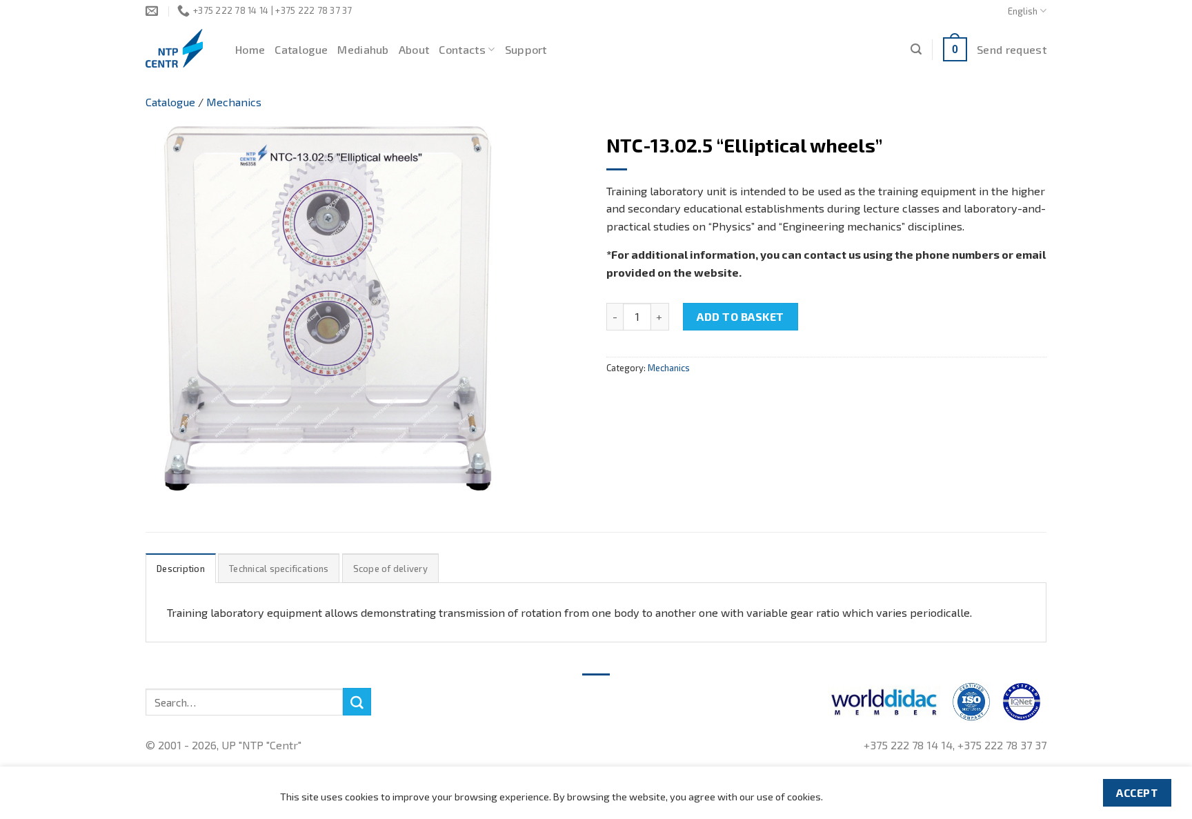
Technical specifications (278, 568)
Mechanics (233, 101)
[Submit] (356, 702)
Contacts (462, 49)
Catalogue (301, 49)
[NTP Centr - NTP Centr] (180, 48)
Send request (1011, 49)
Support (526, 49)
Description (181, 568)
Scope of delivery (390, 568)
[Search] (916, 49)
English (1022, 11)
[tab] (181, 568)
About (414, 49)
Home (250, 49)
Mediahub (363, 49)
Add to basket (740, 316)
